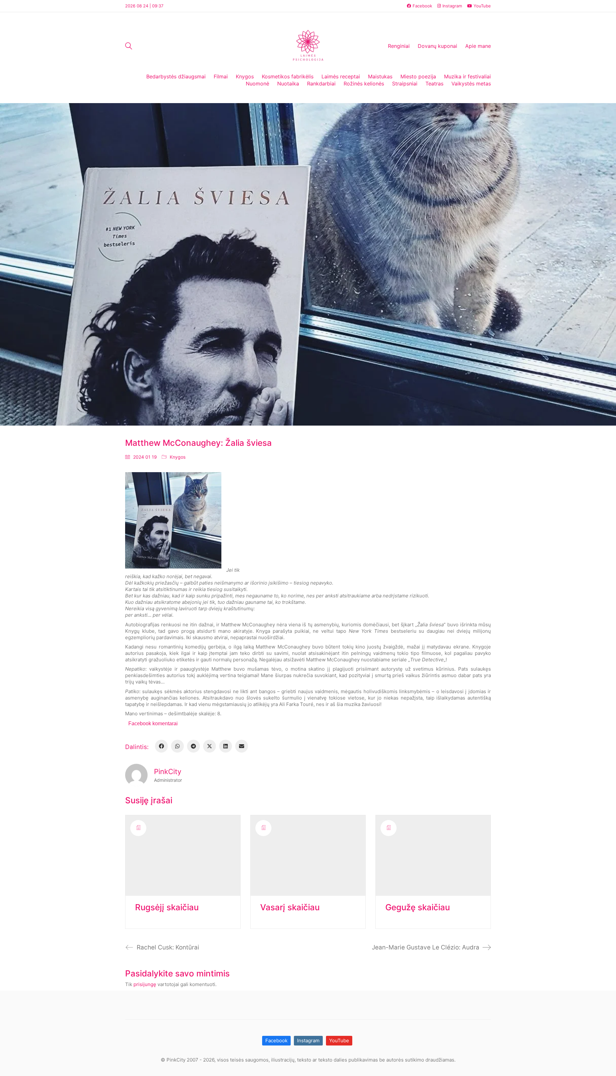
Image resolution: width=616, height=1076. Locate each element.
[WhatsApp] (177, 746)
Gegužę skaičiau (417, 907)
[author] (136, 775)
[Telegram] (193, 746)
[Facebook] (161, 746)
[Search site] (128, 46)
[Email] (241, 746)
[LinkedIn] (225, 746)
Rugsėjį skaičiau (167, 907)
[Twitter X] (209, 746)
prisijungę (144, 984)
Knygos (177, 457)
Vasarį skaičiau (290, 907)
